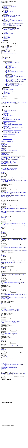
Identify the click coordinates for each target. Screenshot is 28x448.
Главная (5, 136)
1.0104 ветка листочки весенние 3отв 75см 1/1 (12, 283)
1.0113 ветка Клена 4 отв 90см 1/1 (9, 335)
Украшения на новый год (7, 141)
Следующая (10, 357)
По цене (10, 165)
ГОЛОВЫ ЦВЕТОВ (6, 146)
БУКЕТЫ (3, 145)
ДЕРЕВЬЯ (3, 148)
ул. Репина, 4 (7, 47)
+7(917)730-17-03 (7, 49)
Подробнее (3, 172)
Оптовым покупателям (10, 365)
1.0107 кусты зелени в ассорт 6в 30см (10, 310)
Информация (8, 367)
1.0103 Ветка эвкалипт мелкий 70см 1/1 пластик (12, 274)
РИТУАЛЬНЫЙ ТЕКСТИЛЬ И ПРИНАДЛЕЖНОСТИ (8, 163)
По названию (4, 165)
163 (7, 356)
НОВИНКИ (4, 144)
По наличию (15, 165)
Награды (3, 367)
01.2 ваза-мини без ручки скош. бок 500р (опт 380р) (13, 239)
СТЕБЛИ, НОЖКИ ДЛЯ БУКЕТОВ (9, 159)
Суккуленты (4, 153)
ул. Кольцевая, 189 (20, 373)
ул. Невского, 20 (11, 373)
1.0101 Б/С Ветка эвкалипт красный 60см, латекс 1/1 (14, 250)
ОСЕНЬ (3, 143)
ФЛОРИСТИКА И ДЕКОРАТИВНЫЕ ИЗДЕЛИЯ (13, 156)
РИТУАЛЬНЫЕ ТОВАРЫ (7, 161)
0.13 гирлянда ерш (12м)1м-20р (8, 169)
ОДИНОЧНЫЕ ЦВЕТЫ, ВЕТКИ (9, 150)
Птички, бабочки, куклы (7, 152)
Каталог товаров (7, 139)
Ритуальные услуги (11, 364)
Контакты (14, 367)
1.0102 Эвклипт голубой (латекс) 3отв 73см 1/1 (12, 262)
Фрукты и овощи (5, 154)
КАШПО (3, 149)
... (5, 356)
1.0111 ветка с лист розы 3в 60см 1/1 (10, 322)
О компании (4, 364)
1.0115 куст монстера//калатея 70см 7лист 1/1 (12, 347)
